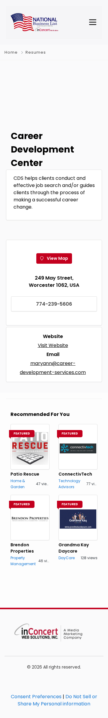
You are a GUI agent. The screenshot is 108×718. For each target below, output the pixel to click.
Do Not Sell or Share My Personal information (57, 700)
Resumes (36, 52)
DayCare (66, 557)
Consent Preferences (36, 696)
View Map (57, 258)
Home (11, 52)
